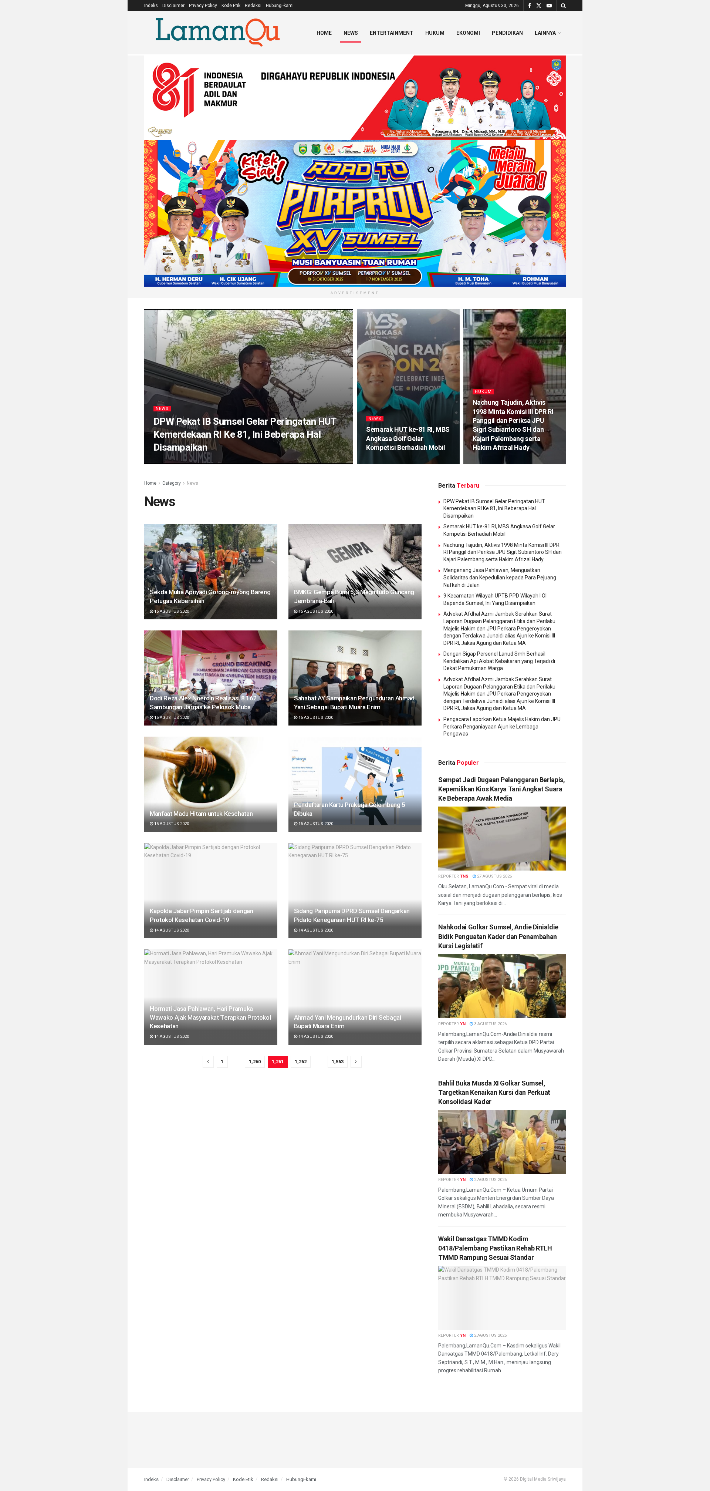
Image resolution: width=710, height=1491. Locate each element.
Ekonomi (468, 33)
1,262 (301, 1061)
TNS (464, 876)
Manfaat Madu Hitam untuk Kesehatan (201, 813)
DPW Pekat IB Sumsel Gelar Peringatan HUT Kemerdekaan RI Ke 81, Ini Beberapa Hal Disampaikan (244, 434)
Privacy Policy (203, 5)
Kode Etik (231, 5)
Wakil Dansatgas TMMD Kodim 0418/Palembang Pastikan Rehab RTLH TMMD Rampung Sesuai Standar (495, 1248)
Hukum (434, 33)
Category (171, 483)
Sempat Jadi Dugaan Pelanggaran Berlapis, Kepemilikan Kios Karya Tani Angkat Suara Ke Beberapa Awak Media (501, 789)
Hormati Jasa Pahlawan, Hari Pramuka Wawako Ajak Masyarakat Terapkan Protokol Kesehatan (210, 1017)
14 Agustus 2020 (171, 930)
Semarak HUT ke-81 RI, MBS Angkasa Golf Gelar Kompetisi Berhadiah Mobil (408, 438)
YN (178, 461)
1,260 (255, 1061)
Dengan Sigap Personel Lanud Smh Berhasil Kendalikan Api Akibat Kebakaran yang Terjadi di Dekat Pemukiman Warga (499, 661)
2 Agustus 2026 (490, 1179)
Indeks (151, 5)
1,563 (338, 1061)
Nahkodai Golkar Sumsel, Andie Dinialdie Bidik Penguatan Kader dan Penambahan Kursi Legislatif (498, 936)
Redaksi (253, 5)
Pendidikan (507, 33)
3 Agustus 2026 (490, 1024)
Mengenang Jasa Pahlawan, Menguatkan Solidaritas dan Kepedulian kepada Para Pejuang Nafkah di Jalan (499, 577)
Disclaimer (173, 5)
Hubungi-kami (280, 5)
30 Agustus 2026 (206, 461)
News (351, 33)
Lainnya (545, 33)
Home (324, 33)
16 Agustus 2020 (171, 611)
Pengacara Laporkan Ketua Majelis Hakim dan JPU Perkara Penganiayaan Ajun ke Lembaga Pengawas (502, 726)
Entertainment (391, 33)
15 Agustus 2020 (315, 611)
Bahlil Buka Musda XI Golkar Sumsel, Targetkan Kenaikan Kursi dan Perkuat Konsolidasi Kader (494, 1092)
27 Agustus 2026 (494, 876)
